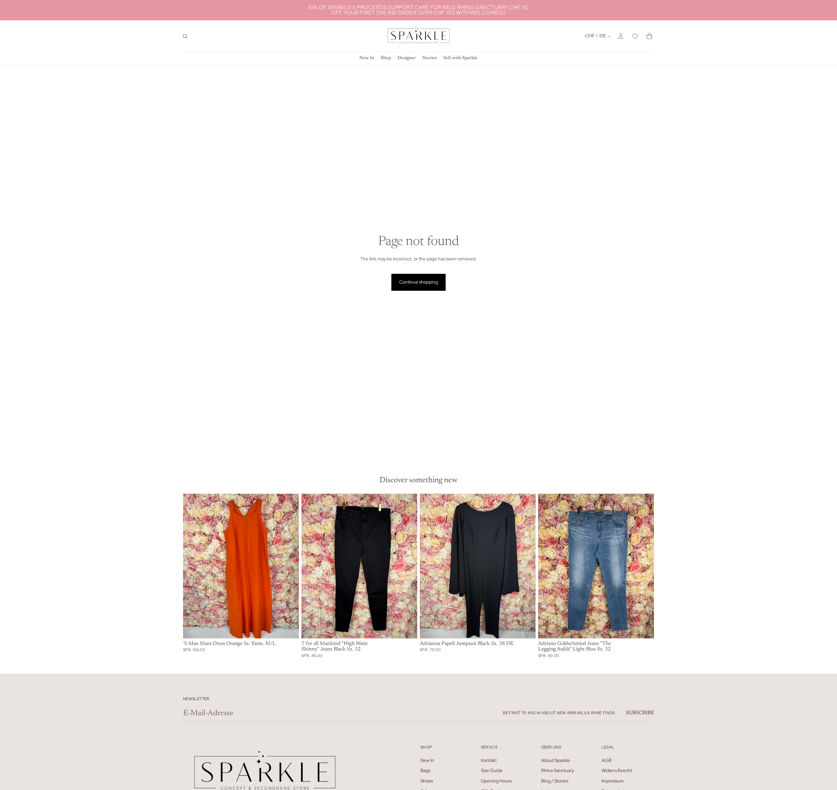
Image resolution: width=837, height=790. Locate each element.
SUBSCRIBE (640, 713)
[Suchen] (185, 36)
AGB (606, 760)
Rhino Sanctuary (557, 770)
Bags (425, 770)
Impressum (613, 780)
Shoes (426, 780)
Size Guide (492, 770)
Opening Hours (496, 780)
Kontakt (489, 760)
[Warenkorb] (649, 36)
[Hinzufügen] (289, 628)
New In (427, 760)
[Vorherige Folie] (193, 566)
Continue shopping (418, 282)
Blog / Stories (554, 780)
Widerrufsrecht (617, 770)
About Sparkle (555, 760)
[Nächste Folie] (289, 566)
